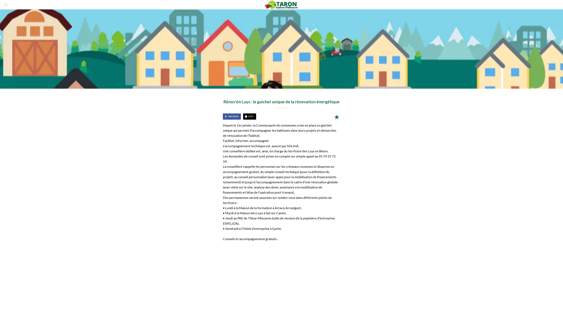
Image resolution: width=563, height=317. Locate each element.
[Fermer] (6, 4)
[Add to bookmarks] (336, 116)
